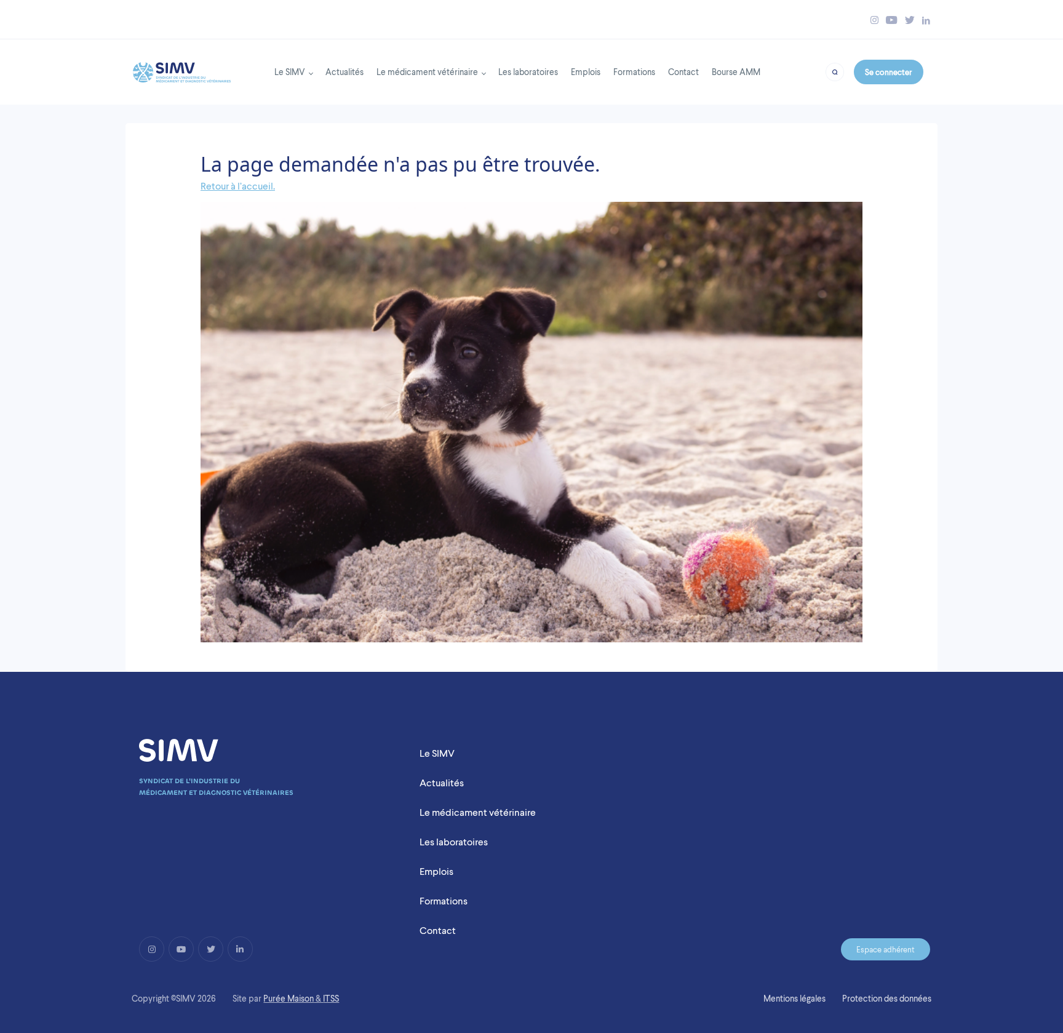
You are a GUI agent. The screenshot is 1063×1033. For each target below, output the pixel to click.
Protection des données (886, 998)
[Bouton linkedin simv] (926, 20)
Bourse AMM (736, 71)
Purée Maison (288, 998)
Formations (634, 71)
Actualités (344, 71)
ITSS (331, 998)
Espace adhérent (885, 949)
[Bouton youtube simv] (892, 20)
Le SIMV (289, 71)
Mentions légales (794, 998)
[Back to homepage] (182, 68)
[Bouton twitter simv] (910, 20)
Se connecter (888, 72)
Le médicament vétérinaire (427, 71)
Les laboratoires (528, 71)
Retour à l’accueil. (238, 186)
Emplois (585, 71)
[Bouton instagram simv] (874, 20)
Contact (683, 71)
